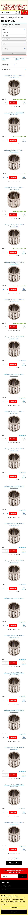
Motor (4, 18)
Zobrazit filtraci (8, 69)
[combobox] (14, 29)
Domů (2, 17)
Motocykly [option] (5, 35)
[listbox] (14, 34)
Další (16, 858)
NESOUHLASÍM (14, 908)
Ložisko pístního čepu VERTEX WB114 (14, 598)
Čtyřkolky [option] (5, 32)
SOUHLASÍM (14, 912)
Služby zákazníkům (5, 890)
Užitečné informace (5, 886)
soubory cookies (17, 898)
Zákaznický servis (5, 882)
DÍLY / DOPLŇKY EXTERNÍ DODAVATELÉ (14, 17)
